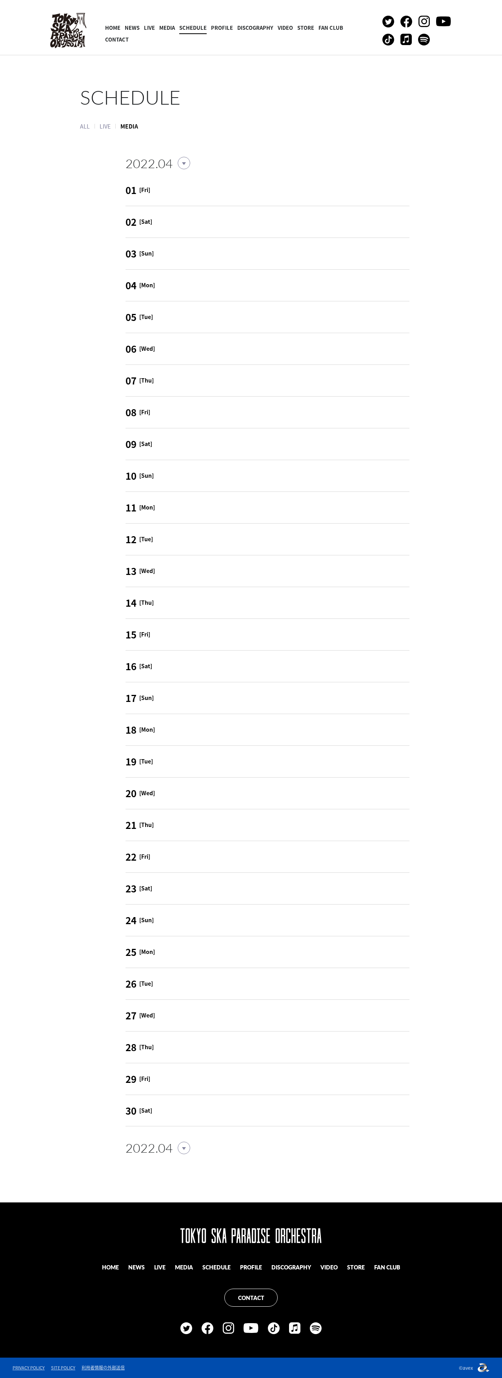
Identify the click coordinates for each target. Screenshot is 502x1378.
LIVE (149, 27)
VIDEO (285, 27)
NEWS (132, 27)
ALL (85, 126)
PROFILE (222, 27)
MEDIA (167, 27)
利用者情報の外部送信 (103, 1367)
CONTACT (117, 39)
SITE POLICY (63, 1367)
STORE (305, 27)
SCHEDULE (193, 27)
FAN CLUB (330, 27)
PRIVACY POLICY (29, 1367)
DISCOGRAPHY (255, 27)
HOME (112, 27)
